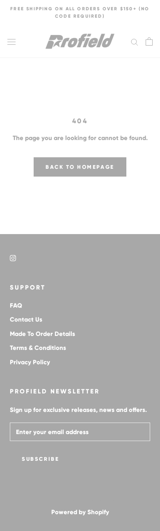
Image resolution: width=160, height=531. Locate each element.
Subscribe (40, 458)
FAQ (16, 305)
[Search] (134, 41)
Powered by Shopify (80, 512)
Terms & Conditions (38, 348)
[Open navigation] (11, 41)
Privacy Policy (30, 362)
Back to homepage (80, 166)
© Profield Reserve (80, 500)
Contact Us (26, 319)
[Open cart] (149, 41)
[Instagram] (13, 258)
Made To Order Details (42, 334)
